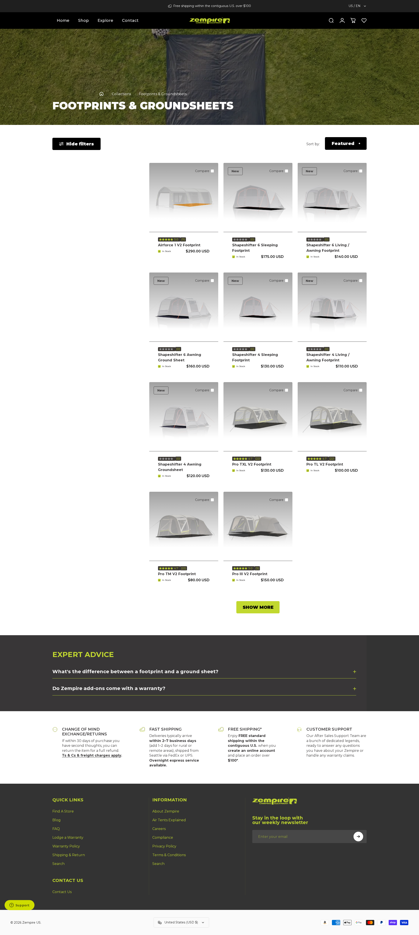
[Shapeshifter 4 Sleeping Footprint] (257, 307)
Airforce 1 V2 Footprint (179, 245)
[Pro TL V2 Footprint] (332, 416)
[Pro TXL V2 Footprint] (257, 416)
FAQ (56, 829)
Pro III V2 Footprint (249, 574)
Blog (56, 820)
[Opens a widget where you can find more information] (19, 905)
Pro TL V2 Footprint (324, 464)
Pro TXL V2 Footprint (251, 464)
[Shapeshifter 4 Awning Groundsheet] (183, 416)
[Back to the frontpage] (101, 94)
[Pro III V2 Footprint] (257, 526)
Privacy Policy (164, 846)
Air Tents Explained (169, 820)
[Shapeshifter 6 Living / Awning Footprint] (332, 197)
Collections (121, 94)
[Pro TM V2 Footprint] (183, 526)
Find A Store (63, 811)
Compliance (162, 837)
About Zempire (165, 811)
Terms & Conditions (169, 855)
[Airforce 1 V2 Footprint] (183, 197)
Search (58, 864)
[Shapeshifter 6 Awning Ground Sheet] (183, 307)
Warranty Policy (66, 846)
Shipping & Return (68, 855)
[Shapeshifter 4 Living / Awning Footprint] (332, 307)
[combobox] (358, 6)
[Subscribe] (358, 836)
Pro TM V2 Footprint (177, 574)
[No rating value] (240, 240)
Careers (159, 829)
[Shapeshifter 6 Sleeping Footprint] (257, 197)
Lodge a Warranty (67, 837)
